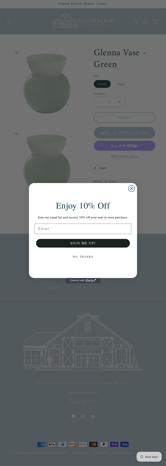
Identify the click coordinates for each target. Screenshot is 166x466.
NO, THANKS (83, 256)
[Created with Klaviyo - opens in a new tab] (83, 280)
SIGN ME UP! (83, 243)
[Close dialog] (131, 188)
